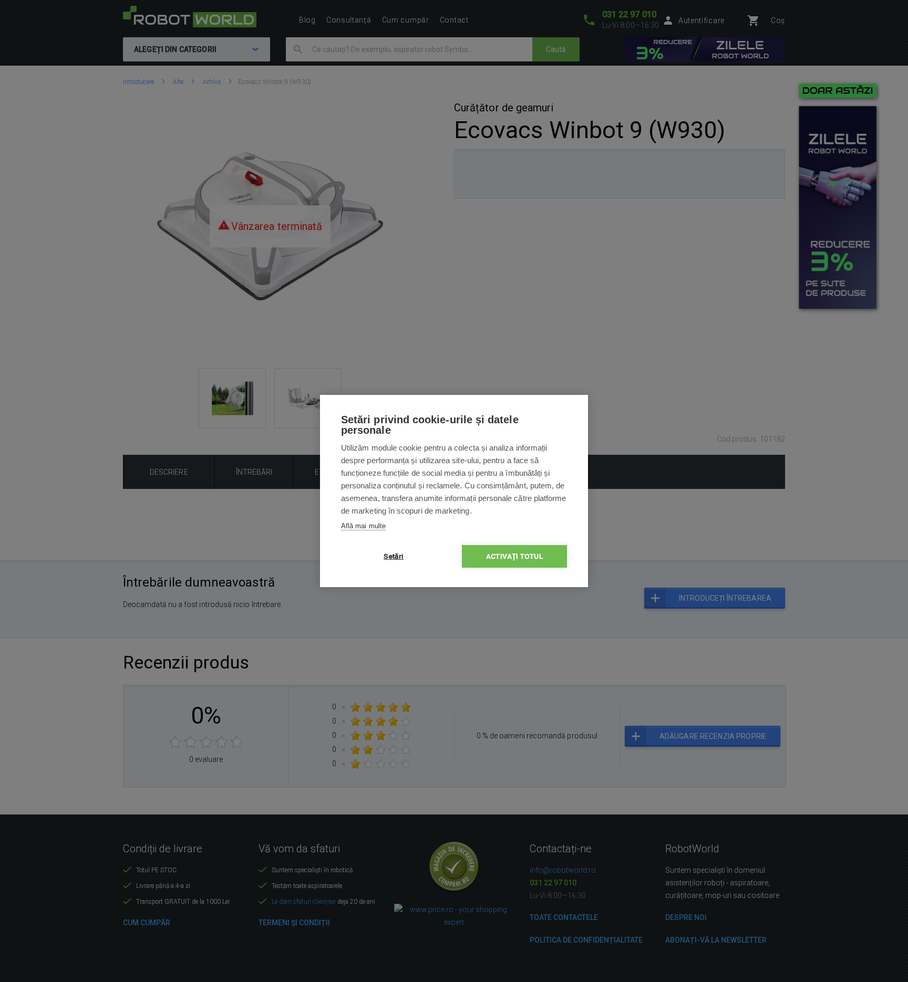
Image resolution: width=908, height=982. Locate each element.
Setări (394, 556)
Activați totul (514, 556)
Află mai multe (363, 526)
